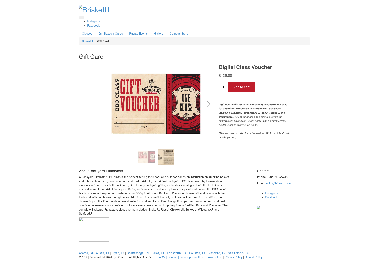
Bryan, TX (118, 253)
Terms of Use (213, 257)
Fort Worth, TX (176, 253)
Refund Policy (253, 257)
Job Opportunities (191, 257)
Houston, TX (197, 253)
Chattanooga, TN (138, 253)
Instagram (93, 21)
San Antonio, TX (238, 253)
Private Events (138, 33)
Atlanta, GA (86, 253)
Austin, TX (102, 253)
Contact (172, 257)
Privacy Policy (233, 257)
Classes (87, 33)
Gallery (158, 33)
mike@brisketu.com (279, 183)
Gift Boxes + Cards (111, 33)
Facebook (93, 25)
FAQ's (161, 257)
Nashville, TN (216, 253)
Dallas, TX (158, 253)
